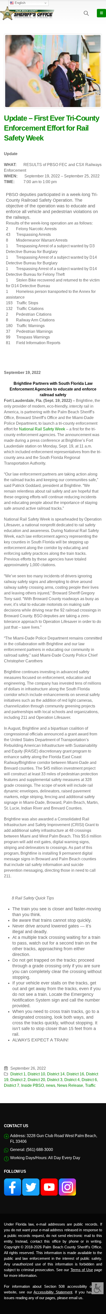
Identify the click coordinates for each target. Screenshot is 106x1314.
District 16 (75, 1074)
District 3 (54, 1079)
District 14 (56, 1074)
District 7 (11, 1085)
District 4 (72, 1079)
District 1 (18, 1074)
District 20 (36, 1079)
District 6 (89, 1079)
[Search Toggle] (86, 13)
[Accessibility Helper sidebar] (98, 1288)
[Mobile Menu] (101, 13)
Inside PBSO (32, 1085)
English (19, 3)
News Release (70, 1085)
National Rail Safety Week (42, 429)
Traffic (90, 1085)
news (50, 1085)
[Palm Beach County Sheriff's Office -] (27, 13)
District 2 (18, 1079)
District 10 (36, 1074)
